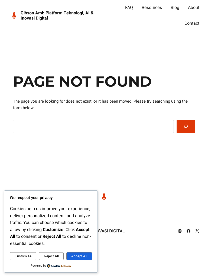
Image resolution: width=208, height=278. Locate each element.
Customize (23, 256)
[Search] (186, 126)
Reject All (51, 256)
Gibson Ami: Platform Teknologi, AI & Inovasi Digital (57, 15)
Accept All (79, 256)
